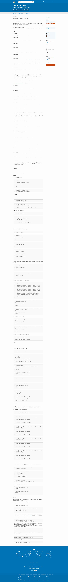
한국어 (52, 574)
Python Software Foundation (34, 568)
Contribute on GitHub (38, 554)
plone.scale (29, 515)
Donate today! (34, 564)
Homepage (48, 17)
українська (31, 574)
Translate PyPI (38, 555)
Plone (48, 28)
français (22, 574)
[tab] (15, 13)
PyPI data (47, 27)
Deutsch (36, 574)
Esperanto (50, 574)
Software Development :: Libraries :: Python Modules (50, 62)
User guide (19, 555)
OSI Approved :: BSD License (50, 57)
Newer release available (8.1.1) (50, 23)
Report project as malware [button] (50, 65)
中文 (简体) (39, 574)
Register (54, 1)
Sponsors (47, 1)
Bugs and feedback (38, 553)
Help (41, 1)
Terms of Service (48, 553)
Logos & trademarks (29, 556)
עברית (47, 574)
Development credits (38, 557)
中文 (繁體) (42, 574)
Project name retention (19, 556)
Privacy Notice (48, 556)
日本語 (24, 574)
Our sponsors (29, 557)
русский (45, 574)
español (19, 574)
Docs (44, 1)
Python (48, 59)
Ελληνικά (34, 574)
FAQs (19, 557)
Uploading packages (19, 554)
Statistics (29, 555)
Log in (50, 1)
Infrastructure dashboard (28, 554)
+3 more (47, 38)
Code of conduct (48, 555)
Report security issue (49, 554)
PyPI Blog (29, 553)
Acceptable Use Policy (48, 557)
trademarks (41, 566)
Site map (34, 569)
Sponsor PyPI (39, 556)
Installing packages (18, 553)
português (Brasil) (27, 574)
